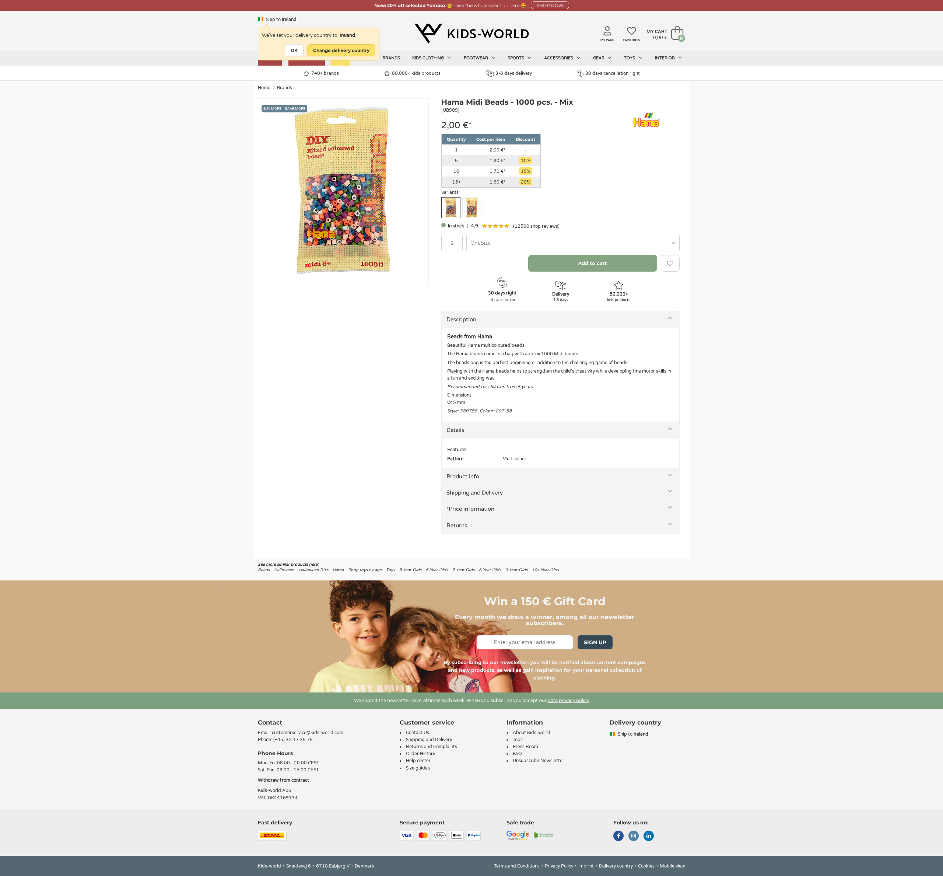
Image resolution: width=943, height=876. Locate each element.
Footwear (476, 58)
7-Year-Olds (463, 570)
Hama (338, 570)
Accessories (559, 58)
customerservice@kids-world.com (307, 732)
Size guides (418, 768)
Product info (462, 476)
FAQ (517, 753)
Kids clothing (428, 58)
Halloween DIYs (313, 570)
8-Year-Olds (490, 570)
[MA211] (472, 208)
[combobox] (573, 243)
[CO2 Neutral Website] (543, 834)
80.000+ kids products (416, 73)
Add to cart (592, 263)
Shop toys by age (365, 570)
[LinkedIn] (649, 836)
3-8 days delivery (513, 73)
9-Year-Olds (516, 570)
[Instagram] (633, 836)
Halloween (284, 570)
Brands (391, 58)
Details (455, 430)
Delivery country (616, 866)
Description (461, 319)
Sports (516, 58)
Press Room (525, 746)
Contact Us (417, 732)
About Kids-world (531, 732)
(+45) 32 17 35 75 (293, 739)
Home (264, 87)
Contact (270, 722)
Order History (420, 753)
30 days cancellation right (612, 73)
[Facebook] (618, 836)
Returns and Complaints (431, 746)
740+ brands (325, 73)
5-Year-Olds (410, 570)
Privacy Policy (559, 866)
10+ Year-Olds (545, 570)
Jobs (518, 739)
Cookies (646, 866)
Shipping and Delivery (474, 492)
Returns (456, 525)
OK (294, 50)
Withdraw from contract (283, 780)
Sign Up (595, 642)
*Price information (470, 509)
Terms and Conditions (517, 866)
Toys (630, 58)
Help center (418, 760)
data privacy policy (568, 701)
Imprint (586, 866)
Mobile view (672, 866)
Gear (599, 58)
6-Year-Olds (437, 570)
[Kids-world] (471, 33)
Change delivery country (341, 50)
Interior (665, 58)
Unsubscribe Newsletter (538, 760)
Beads (264, 570)
